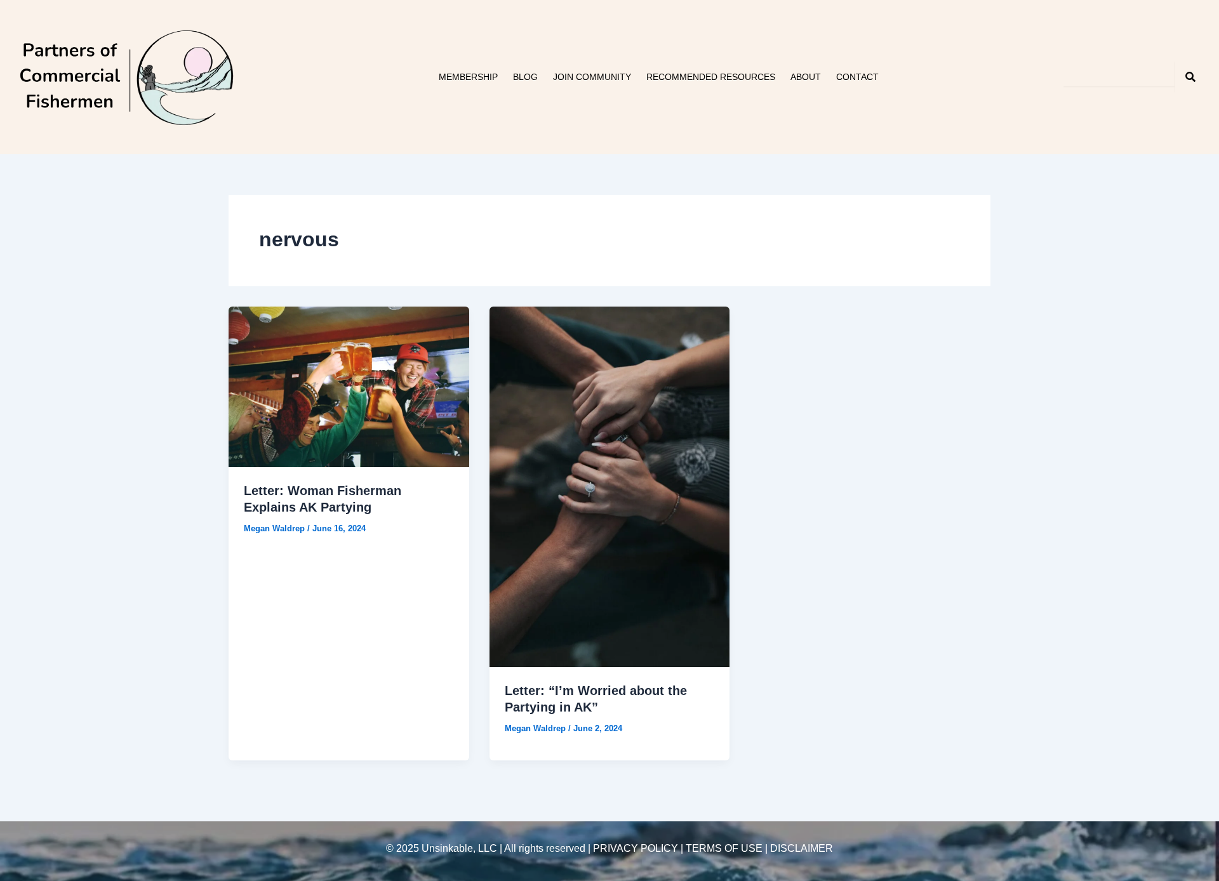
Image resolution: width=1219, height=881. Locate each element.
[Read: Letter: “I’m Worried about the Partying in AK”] (610, 486)
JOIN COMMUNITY (592, 77)
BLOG (525, 77)
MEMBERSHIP (468, 77)
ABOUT (805, 77)
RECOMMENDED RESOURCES (710, 77)
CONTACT (857, 77)
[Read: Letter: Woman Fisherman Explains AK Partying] (349, 386)
